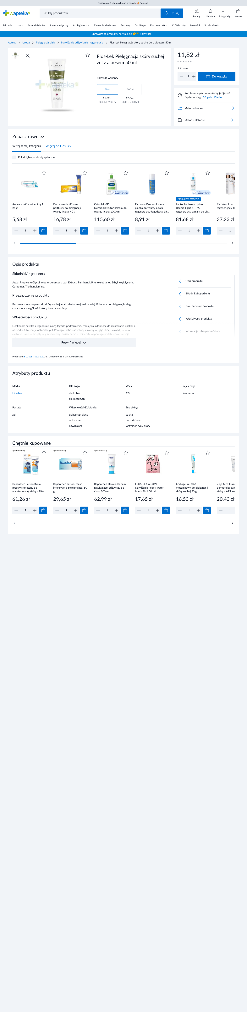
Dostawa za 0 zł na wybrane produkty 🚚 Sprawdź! (123, 3)
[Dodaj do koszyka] (43, 231)
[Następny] (231, 243)
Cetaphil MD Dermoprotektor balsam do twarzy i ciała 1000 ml (110, 208)
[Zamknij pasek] (238, 34)
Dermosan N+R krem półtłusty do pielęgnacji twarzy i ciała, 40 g (67, 208)
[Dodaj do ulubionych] (88, 55)
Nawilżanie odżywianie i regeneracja (82, 42)
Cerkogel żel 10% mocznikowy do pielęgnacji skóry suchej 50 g (192, 488)
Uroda (26, 42)
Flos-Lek (17, 393)
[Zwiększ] (194, 76)
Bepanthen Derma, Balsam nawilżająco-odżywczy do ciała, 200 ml (110, 488)
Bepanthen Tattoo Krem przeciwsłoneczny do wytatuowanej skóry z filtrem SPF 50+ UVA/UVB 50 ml (29, 488)
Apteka (12, 42)
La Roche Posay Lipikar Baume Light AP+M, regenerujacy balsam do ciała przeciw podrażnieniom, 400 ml (193, 208)
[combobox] (100, 13)
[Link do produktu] (29, 202)
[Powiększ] (28, 56)
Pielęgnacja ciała (45, 42)
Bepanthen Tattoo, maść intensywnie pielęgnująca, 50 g (70, 488)
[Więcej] (232, 120)
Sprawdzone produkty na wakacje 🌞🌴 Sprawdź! (121, 34)
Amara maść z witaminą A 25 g (27, 206)
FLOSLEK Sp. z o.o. (34, 356)
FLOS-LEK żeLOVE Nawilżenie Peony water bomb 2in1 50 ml (149, 488)
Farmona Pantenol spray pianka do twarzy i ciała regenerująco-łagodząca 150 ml (151, 208)
